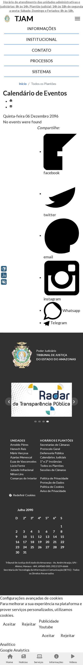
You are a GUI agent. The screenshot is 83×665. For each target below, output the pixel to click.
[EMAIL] (10, 107)
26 (40, 547)
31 (25, 552)
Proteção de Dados (52, 482)
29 (62, 547)
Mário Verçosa (19, 453)
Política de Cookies (52, 486)
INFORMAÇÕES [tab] (41, 28)
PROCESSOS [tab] (41, 60)
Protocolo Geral (50, 449)
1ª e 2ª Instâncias (51, 461)
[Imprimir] (10, 101)
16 (17, 542)
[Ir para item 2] (39, 421)
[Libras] (4, 269)
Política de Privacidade (54, 478)
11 (32, 536)
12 (40, 536)
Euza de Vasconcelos (23, 461)
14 (55, 536)
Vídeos (73, 662)
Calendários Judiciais (53, 457)
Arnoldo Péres (19, 444)
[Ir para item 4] (47, 421)
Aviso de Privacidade (53, 491)
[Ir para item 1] (35, 421)
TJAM (24, 18)
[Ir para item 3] (43, 421)
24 (25, 547)
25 (32, 547)
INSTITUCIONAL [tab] (41, 39)
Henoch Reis (18, 449)
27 (47, 547)
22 (62, 542)
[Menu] (77, 18)
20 (47, 542)
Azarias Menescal (21, 457)
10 (25, 536)
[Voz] (4, 275)
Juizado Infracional (21, 470)
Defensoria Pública (52, 453)
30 (17, 552)
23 (17, 547)
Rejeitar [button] (29, 624)
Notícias (23, 662)
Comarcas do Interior (23, 478)
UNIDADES (17, 440)
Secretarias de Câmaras (55, 444)
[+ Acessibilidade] (4, 282)
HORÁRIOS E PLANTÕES (56, 440)
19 (40, 542)
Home (9, 662)
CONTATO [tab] (41, 50)
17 (25, 542)
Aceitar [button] (9, 624)
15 (62, 536)
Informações (56, 662)
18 (32, 542)
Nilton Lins (17, 474)
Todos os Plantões (52, 465)
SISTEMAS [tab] (41, 71)
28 (55, 547)
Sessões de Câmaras (53, 470)
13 (47, 536)
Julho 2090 (25, 510)
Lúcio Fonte (17, 465)
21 (55, 542)
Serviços (38, 662)
